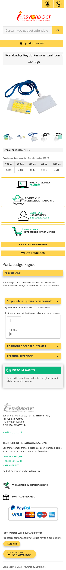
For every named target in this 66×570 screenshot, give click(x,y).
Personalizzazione (20, 356)
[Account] (47, 4)
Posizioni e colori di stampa (26, 346)
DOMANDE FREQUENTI (14, 456)
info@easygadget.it (39, 218)
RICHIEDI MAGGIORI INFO (33, 244)
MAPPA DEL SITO (11, 465)
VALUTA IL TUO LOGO (33, 253)
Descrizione (12, 273)
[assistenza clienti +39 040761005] (59, 4)
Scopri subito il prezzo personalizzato (29, 301)
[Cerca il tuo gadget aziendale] (57, 30)
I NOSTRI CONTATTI (12, 460)
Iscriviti (12, 543)
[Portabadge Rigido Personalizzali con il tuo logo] (8, 137)
